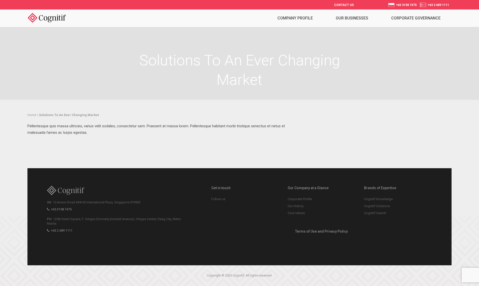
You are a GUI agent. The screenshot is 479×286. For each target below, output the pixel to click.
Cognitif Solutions (377, 206)
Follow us (218, 199)
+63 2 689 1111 (437, 5)
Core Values (296, 213)
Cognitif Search (375, 213)
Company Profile (295, 18)
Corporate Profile (300, 199)
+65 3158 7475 (405, 5)
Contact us (344, 5)
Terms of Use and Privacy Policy (321, 231)
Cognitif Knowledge (378, 199)
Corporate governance (416, 18)
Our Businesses (352, 18)
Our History (296, 206)
